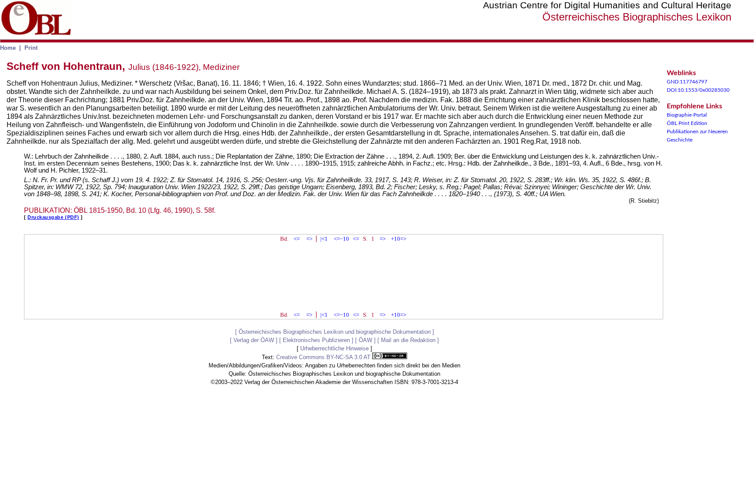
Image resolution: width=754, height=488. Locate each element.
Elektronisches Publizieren (316, 340)
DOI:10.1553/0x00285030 (698, 90)
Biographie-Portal (687, 115)
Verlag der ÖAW (253, 340)
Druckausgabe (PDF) (53, 217)
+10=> (398, 238)
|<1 (324, 238)
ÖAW (365, 340)
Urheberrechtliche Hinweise (334, 348)
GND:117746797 (687, 81)
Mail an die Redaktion (408, 340)
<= (297, 238)
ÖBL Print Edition (687, 123)
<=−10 (341, 238)
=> (309, 238)
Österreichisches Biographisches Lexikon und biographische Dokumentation (335, 332)
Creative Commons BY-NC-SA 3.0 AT (324, 357)
